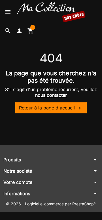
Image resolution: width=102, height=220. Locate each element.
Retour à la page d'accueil (51, 108)
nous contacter (51, 95)
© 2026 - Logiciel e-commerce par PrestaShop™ (51, 203)
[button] (7, 31)
